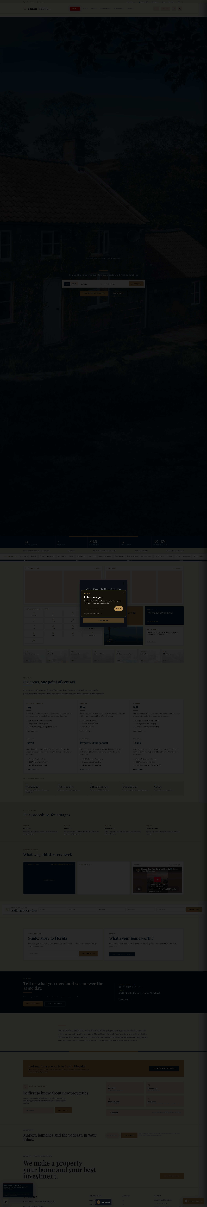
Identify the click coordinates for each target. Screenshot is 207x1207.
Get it (118, 608)
